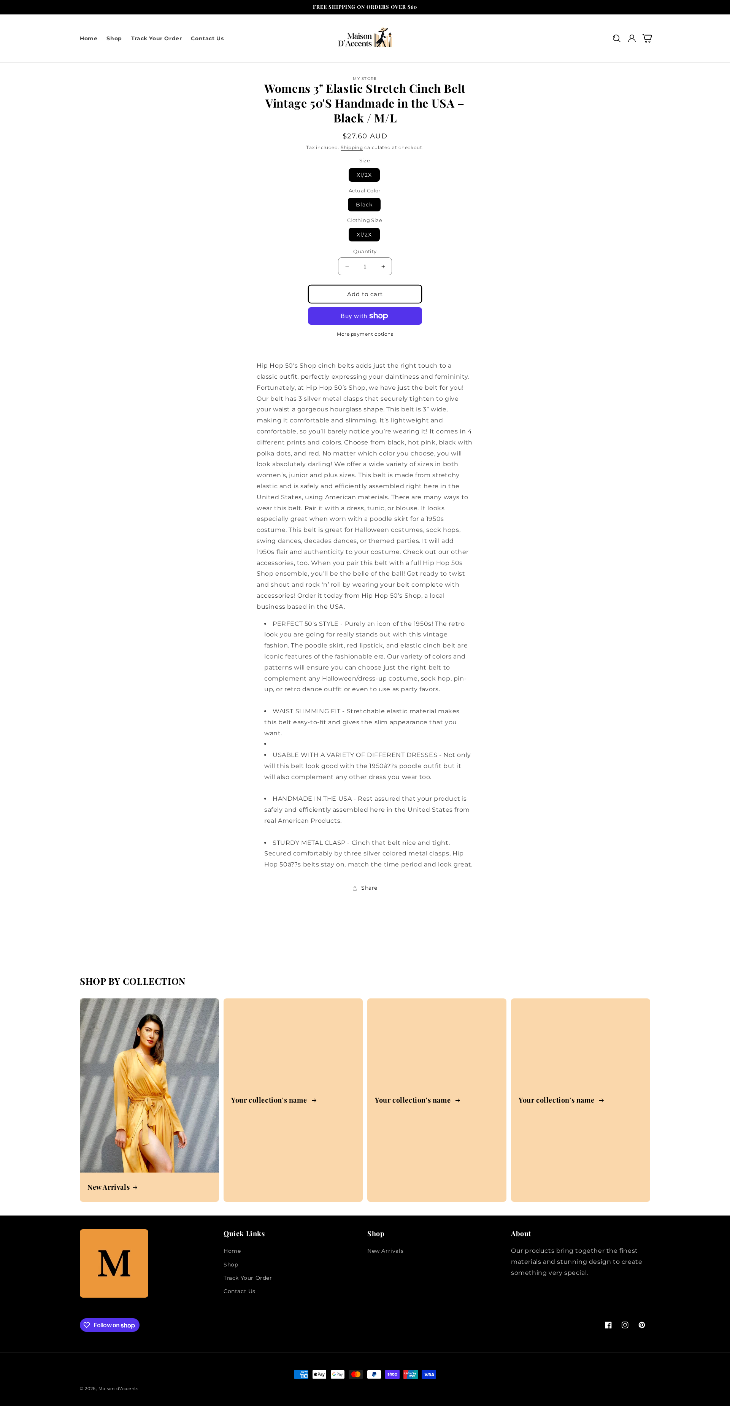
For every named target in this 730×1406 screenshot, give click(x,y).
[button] (616, 38)
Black (364, 204)
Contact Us (240, 1291)
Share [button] (369, 887)
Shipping (352, 147)
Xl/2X (364, 174)
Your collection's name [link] (270, 1100)
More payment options (365, 334)
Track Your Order (248, 1277)
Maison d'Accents (118, 1388)
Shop (231, 1264)
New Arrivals (108, 1187)
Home (232, 1250)
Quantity (364, 251)
